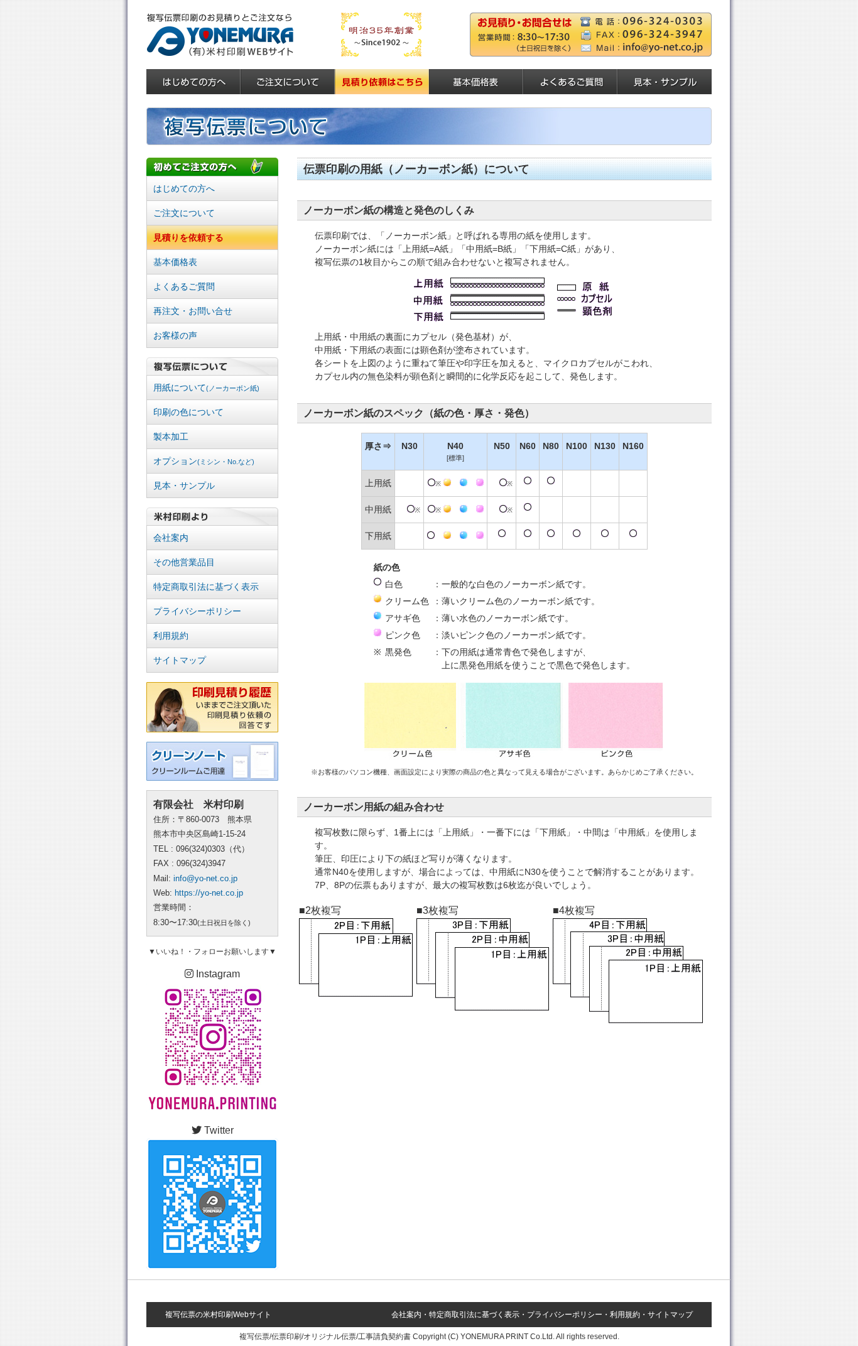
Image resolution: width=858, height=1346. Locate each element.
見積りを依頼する (188, 237)
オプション (203, 461)
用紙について (206, 388)
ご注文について (184, 213)
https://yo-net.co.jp (209, 893)
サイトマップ (179, 660)
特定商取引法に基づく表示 (206, 587)
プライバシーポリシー (197, 611)
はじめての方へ (184, 188)
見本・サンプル (184, 485)
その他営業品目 (184, 562)
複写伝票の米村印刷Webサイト (218, 1314)
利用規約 (170, 636)
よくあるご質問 (184, 286)
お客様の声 (175, 335)
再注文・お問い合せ (192, 311)
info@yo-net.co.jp (205, 878)
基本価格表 (175, 262)
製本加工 (170, 436)
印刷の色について (188, 412)
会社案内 (170, 538)
